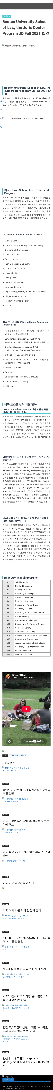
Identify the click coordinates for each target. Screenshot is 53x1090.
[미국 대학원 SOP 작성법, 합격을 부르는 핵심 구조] (26, 806)
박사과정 (7, 16)
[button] (49, 6)
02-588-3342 (20, 1089)
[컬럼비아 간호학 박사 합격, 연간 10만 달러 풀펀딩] (26, 775)
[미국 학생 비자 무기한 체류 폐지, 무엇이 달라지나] (26, 837)
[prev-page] (3, 1071)
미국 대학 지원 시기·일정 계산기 (21, 910)
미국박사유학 (14, 756)
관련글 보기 (8, 762)
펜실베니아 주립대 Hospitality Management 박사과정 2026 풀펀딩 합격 (25, 1062)
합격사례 (23, 756)
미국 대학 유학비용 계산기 (18, 883)
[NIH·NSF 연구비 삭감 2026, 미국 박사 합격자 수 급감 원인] (26, 923)
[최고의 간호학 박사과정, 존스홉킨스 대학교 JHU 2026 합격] (26, 982)
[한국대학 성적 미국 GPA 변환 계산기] (26, 954)
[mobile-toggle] (4, 6)
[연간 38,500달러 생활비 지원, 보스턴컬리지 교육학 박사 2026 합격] (26, 1013)
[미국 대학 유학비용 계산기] (26, 869)
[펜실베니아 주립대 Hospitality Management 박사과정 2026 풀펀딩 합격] (26, 1044)
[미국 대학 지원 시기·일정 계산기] (26, 896)
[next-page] (4, 1071)
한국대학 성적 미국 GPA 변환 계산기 (24, 968)
